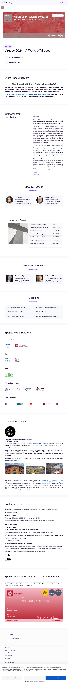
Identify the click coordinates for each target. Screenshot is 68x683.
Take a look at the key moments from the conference (27, 94)
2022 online (50, 150)
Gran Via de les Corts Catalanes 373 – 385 (51, 480)
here (29, 452)
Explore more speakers (33, 269)
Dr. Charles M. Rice (50, 276)
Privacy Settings (8, 655)
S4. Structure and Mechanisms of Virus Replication (48, 307)
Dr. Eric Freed (18, 197)
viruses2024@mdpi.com (13, 638)
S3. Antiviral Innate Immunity (16, 316)
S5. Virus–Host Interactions (44, 312)
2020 (60, 148)
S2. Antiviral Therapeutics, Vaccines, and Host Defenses (20, 312)
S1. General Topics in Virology (17, 307)
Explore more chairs (33, 190)
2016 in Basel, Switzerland (42, 148)
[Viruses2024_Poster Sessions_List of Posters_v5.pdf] (8, 557)
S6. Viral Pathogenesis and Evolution (47, 316)
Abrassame (37, 443)
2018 (54, 148)
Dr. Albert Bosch (49, 197)
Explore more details (33, 301)
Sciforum (12, 662)
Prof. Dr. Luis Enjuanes (21, 276)
